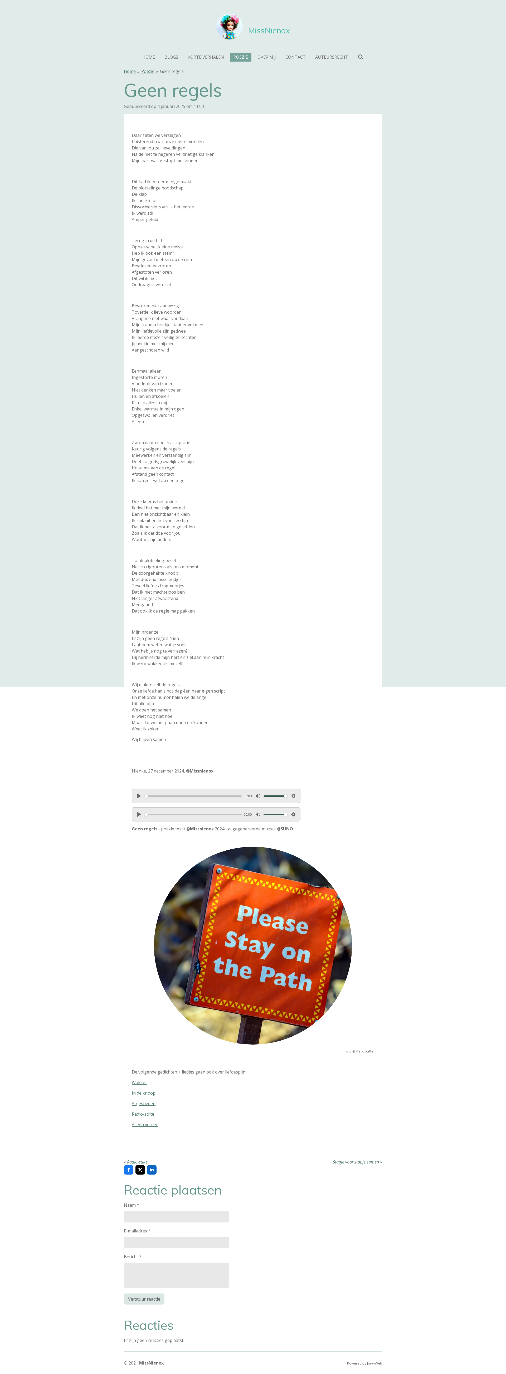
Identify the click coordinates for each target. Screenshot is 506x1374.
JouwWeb (374, 1363)
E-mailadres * (137, 1231)
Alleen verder (145, 1124)
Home (130, 71)
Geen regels (172, 71)
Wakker (139, 1082)
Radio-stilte (143, 1114)
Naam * (131, 1205)
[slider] (193, 796)
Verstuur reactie (144, 1299)
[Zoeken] (360, 57)
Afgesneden (143, 1103)
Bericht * (133, 1257)
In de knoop (143, 1093)
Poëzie (147, 71)
